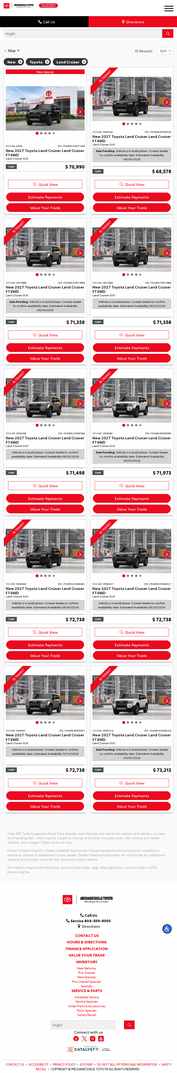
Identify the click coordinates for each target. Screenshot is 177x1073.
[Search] (167, 33)
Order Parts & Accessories (86, 1006)
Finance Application (87, 948)
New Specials (86, 977)
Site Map (86, 1064)
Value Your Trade (45, 207)
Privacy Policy (64, 1064)
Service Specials (87, 1001)
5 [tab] (54, 133)
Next (80, 111)
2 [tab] (41, 133)
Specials (86, 986)
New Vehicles (86, 968)
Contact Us (87, 935)
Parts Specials (87, 1010)
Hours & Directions (87, 942)
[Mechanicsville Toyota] (19, 4)
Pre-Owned (86, 972)
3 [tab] (45, 133)
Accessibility (38, 1064)
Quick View (48, 184)
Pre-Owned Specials (86, 981)
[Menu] (169, 9)
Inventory (86, 962)
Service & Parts (86, 990)
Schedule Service (87, 997)
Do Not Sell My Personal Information (127, 1064)
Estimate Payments (45, 196)
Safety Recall (86, 1015)
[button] (167, 928)
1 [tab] (37, 133)
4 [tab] (49, 133)
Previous (10, 111)
